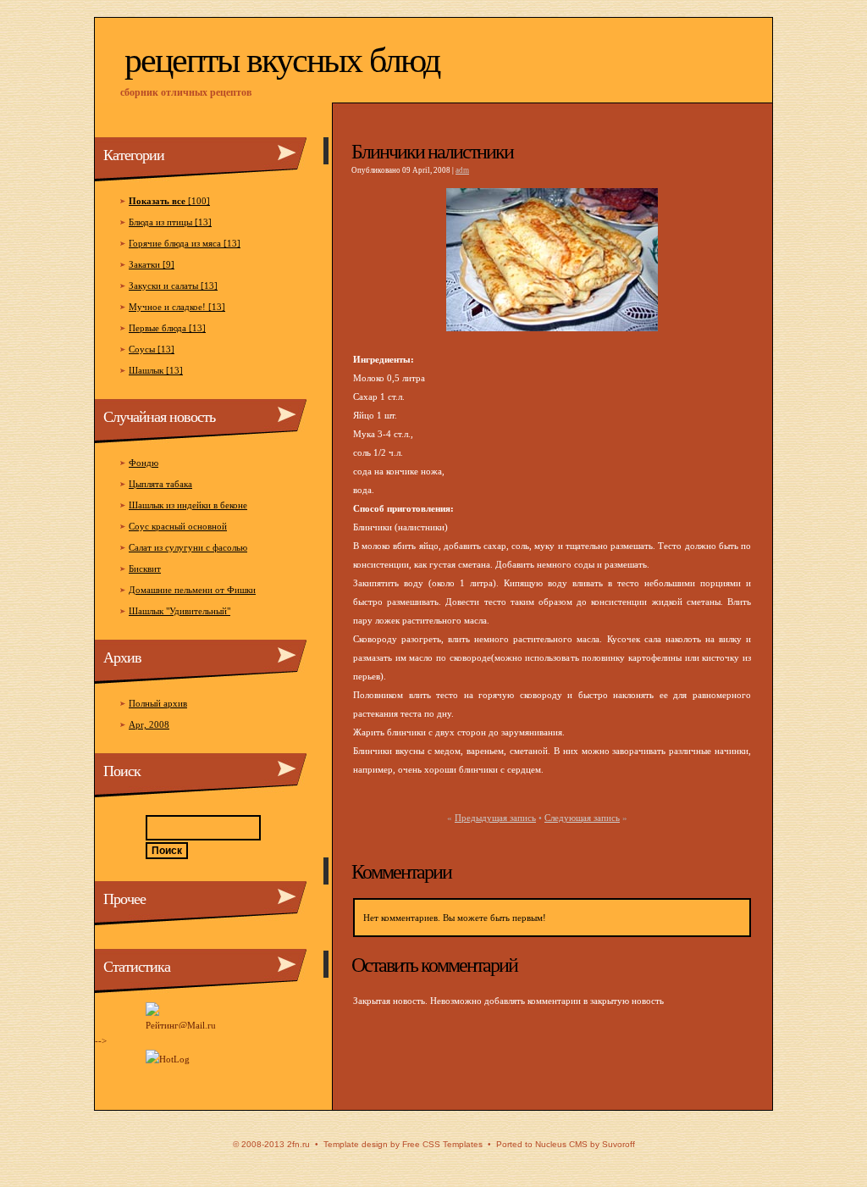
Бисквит (145, 568)
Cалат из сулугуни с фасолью (188, 547)
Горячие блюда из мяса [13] (184, 243)
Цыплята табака (160, 484)
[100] (169, 201)
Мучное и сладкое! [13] (177, 307)
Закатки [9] (151, 264)
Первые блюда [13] (167, 328)
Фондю (143, 463)
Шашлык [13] (156, 370)
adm (462, 170)
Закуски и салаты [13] (173, 285)
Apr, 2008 (149, 724)
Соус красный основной (178, 526)
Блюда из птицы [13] (170, 222)
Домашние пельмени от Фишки (192, 590)
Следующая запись (582, 818)
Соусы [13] (151, 349)
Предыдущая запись (495, 818)
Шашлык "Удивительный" (179, 611)
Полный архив (158, 703)
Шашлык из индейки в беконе (188, 505)
